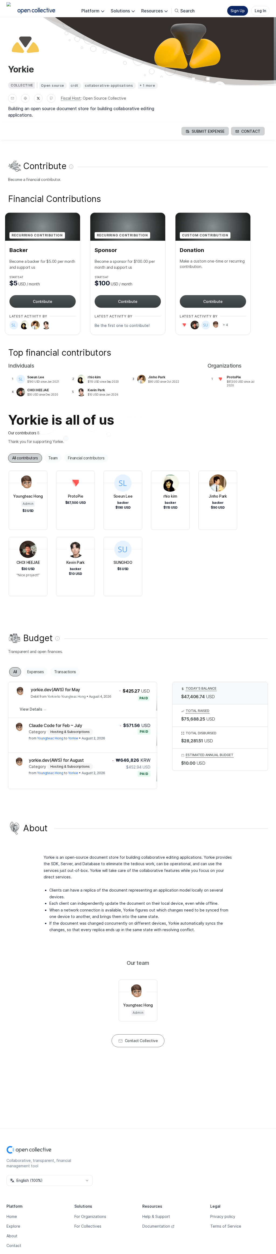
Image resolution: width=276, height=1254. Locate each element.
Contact (13, 1245)
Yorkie (52, 696)
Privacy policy (222, 1216)
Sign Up (237, 10)
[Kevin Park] (46, 325)
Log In (260, 10)
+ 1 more (147, 85)
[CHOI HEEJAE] (195, 325)
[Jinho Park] (35, 325)
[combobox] (49, 1180)
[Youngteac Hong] (216, 325)
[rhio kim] (24, 325)
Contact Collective (141, 1040)
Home (11, 1216)
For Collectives (87, 1226)
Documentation (156, 1226)
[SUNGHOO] (205, 325)
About (12, 1236)
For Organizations (90, 1216)
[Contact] (12, 98)
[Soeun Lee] (13, 325)
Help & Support (156, 1216)
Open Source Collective (104, 98)
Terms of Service (225, 1226)
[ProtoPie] (184, 325)
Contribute (42, 301)
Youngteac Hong (73, 696)
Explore (13, 1226)
